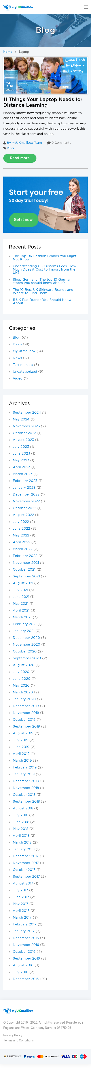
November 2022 (26, 501)
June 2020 (21, 678)
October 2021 (24, 569)
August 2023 (23, 439)
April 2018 (21, 835)
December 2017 (26, 856)
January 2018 (23, 849)
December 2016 (26, 938)
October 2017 (24, 869)
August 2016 (23, 965)
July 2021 (20, 590)
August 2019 (23, 733)
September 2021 (26, 576)
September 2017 (26, 876)
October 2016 (24, 951)
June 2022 (21, 528)
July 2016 (20, 972)
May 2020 (21, 685)
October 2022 (24, 508)
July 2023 (21, 446)
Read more (20, 158)
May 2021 (20, 603)
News (17, 358)
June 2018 (21, 822)
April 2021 (21, 610)
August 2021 (23, 583)
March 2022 (22, 549)
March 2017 (22, 917)
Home (7, 51)
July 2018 (20, 815)
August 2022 (23, 515)
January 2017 (23, 931)
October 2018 (24, 794)
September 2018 (26, 801)
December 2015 (26, 979)
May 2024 (21, 419)
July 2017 (20, 890)
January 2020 (24, 699)
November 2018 (26, 788)
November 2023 (26, 426)
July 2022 (21, 521)
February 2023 (25, 480)
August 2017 (23, 883)
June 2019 (21, 747)
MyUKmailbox (24, 351)
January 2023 (24, 487)
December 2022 (26, 494)
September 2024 (27, 412)
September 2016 (26, 958)
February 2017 (24, 924)
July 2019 (20, 740)
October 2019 (24, 719)
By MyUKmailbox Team (24, 143)
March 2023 (22, 474)
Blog (10, 148)
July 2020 (21, 672)
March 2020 (23, 692)
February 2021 (24, 624)
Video (18, 378)
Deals (17, 344)
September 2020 (27, 658)
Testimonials (23, 364)
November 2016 (26, 944)
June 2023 (21, 453)
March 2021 (22, 617)
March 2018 (22, 842)
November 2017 (26, 863)
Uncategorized (25, 371)
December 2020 (26, 637)
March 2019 (22, 760)
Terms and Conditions (18, 1040)
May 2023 (21, 460)
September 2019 (26, 726)
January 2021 (23, 631)
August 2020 (23, 665)
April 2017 (21, 910)
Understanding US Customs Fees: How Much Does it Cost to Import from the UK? (44, 269)
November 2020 (26, 644)
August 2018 (23, 808)
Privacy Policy (12, 1035)
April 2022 (21, 542)
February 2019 (25, 767)
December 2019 (26, 706)
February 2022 (25, 556)
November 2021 (26, 562)
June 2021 (21, 596)
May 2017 (20, 904)
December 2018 (26, 781)
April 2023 (21, 467)
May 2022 (21, 535)
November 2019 (26, 712)
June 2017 (21, 897)
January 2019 (24, 774)
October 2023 (24, 433)
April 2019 (21, 753)
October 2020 (25, 651)
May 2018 (20, 828)
